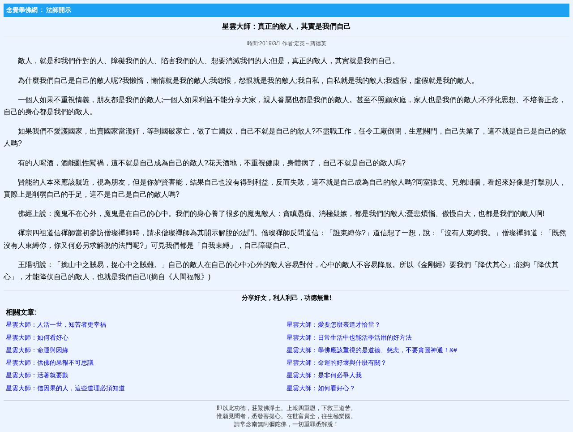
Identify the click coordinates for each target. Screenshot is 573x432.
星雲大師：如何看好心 (37, 337)
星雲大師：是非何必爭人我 (324, 375)
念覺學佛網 (22, 9)
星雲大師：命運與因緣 (37, 350)
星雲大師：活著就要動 (37, 375)
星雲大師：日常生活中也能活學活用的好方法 (349, 337)
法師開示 (58, 9)
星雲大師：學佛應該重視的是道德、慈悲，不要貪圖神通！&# (371, 350)
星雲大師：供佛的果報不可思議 (50, 362)
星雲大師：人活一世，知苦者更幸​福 (56, 324)
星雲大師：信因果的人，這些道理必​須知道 (65, 388)
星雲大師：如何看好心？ (320, 388)
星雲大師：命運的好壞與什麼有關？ (336, 362)
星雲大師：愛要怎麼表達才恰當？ (333, 324)
